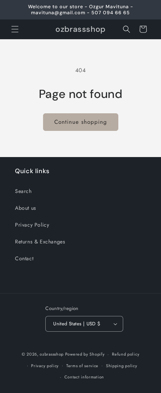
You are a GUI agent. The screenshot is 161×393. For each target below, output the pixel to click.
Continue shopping (80, 122)
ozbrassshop (52, 354)
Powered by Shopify (85, 354)
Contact (24, 258)
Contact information (84, 377)
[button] (15, 29)
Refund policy (125, 354)
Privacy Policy (32, 224)
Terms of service (82, 366)
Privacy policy (45, 366)
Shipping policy (121, 366)
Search (23, 191)
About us (25, 208)
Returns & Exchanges (40, 241)
